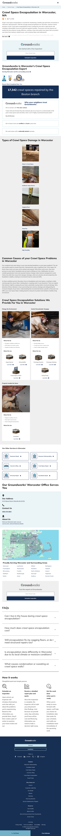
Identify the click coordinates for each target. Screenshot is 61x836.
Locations (30, 749)
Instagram (42, 756)
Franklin (19, 571)
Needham (34, 568)
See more (5, 36)
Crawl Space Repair (30, 770)
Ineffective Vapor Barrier (28, 185)
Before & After (30, 811)
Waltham (5, 573)
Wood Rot (24, 228)
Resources (30, 806)
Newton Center (49, 576)
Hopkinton (48, 573)
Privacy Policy (19, 824)
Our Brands (30, 790)
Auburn (47, 571)
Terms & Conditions (28, 824)
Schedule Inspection (30, 57)
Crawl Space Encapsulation (30, 775)
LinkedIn (28, 756)
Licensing (30, 822)
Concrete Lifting (30, 772)
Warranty (30, 796)
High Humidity (26, 250)
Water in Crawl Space (27, 164)
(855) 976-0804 (6, 511)
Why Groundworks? (30, 798)
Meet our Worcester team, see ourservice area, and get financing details (12, 522)
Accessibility (37, 824)
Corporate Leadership (30, 788)
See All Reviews (10, 116)
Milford (33, 566)
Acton (18, 576)
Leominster (20, 566)
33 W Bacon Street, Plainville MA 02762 (13, 501)
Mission (30, 793)
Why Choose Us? (30, 782)
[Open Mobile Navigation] (58, 3)
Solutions (30, 761)
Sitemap (43, 824)
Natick (4, 576)
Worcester (6, 566)
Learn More (9, 364)
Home (3, 7)
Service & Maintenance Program (30, 801)
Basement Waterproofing (30, 764)
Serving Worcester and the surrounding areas (15, 71)
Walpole (47, 568)
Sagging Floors (26, 207)
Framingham (6, 568)
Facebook (19, 756)
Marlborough (20, 573)
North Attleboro (35, 571)
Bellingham (48, 566)
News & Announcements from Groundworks (30, 814)
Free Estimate (46, 833)
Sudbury (33, 576)
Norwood (33, 573)
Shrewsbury (6, 571)
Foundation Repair (30, 767)
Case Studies (30, 808)
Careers (30, 785)
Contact (30, 745)
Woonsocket (20, 568)
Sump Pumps (30, 778)
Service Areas (11, 7)
